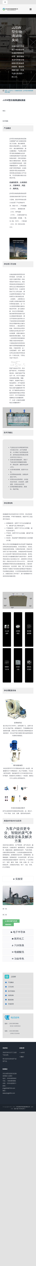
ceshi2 (22, 1052)
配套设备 (11, 1000)
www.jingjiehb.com (9, 1093)
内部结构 (11, 995)
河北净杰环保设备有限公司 (23, 1107)
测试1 (22, 1057)
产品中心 (10, 90)
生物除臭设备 (18, 90)
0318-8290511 (11, 1083)
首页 (6, 90)
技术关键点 (11, 991)
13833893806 (11, 1081)
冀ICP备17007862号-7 (19, 1108)
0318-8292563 (11, 1078)
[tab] (18, 879)
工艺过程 (11, 987)
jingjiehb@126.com (9, 1088)
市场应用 (11, 1004)
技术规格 (5, 121)
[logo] (10, 9)
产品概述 (11, 982)
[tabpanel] (18, 905)
